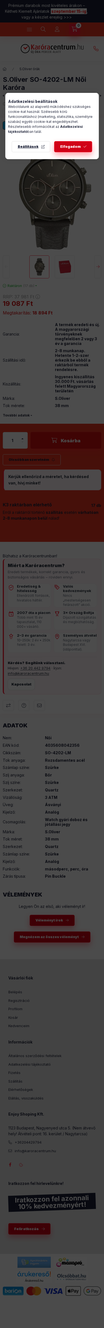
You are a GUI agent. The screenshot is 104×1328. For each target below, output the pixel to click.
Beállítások (28, 146)
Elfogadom (70, 146)
